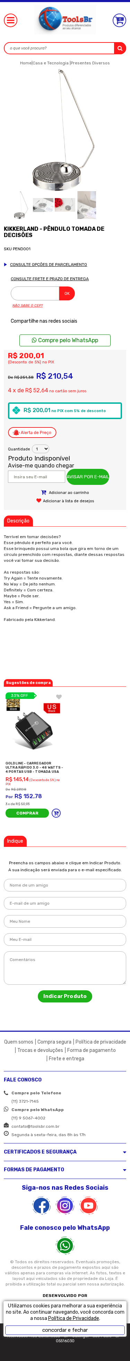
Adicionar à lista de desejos (68, 501)
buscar (120, 48)
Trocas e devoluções (40, 1050)
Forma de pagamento (91, 1050)
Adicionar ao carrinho (68, 492)
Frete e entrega (66, 1059)
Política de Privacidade (73, 1318)
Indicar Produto (65, 996)
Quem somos (18, 1042)
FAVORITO (59, 697)
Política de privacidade (101, 1042)
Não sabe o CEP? (27, 306)
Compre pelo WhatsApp (67, 340)
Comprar (27, 813)
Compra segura (54, 1042)
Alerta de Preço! (32, 433)
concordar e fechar (65, 1330)
